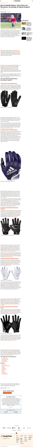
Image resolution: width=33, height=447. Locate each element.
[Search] (32, 1)
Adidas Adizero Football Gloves (9, 129)
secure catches (4, 66)
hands (1, 89)
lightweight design (13, 311)
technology (15, 135)
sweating (9, 251)
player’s (15, 69)
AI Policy (17, 442)
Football (9, 212)
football (17, 133)
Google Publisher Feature (21, 439)
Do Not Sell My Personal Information (29, 446)
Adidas (13, 131)
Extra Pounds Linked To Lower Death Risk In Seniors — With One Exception (29, 24)
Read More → (11, 407)
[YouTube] (4, 438)
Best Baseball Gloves (5, 358)
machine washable (6, 253)
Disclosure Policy (24, 446)
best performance (11, 139)
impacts (7, 68)
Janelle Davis (3, 8)
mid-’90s (7, 211)
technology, (13, 119)
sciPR (21, 442)
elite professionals (3, 213)
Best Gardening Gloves (5, 359)
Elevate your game (3, 50)
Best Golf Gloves (4, 360)
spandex (18, 120)
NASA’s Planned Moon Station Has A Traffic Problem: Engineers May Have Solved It (29, 39)
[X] (7, 438)
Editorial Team (18, 438)
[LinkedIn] (9, 438)
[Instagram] (3, 438)
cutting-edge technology (8, 51)
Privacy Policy (21, 446)
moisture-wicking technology (15, 193)
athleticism (14, 117)
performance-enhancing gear (15, 50)
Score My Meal (22, 443)
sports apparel (8, 131)
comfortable (10, 312)
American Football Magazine (15, 89)
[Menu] (0, 1)
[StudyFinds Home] (16, 1)
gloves (14, 118)
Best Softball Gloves (5, 361)
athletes (15, 210)
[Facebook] (6, 438)
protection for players (17, 52)
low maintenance (4, 252)
